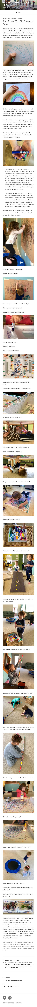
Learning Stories (12, 960)
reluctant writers (23, 966)
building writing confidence (16, 962)
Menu (19, 12)
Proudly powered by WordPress (12, 1002)
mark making (10, 966)
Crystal (20, 18)
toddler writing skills (14, 967)
